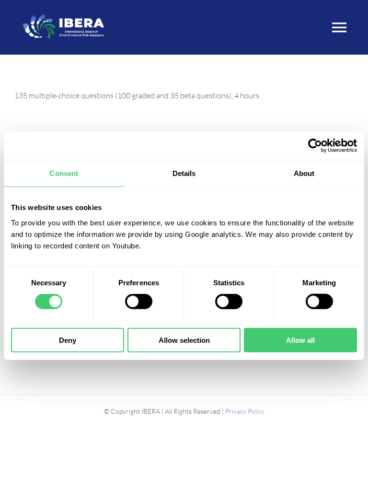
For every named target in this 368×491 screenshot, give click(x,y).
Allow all (300, 340)
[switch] (138, 301)
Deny (67, 340)
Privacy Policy (244, 411)
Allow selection (184, 340)
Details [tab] (184, 173)
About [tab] (304, 173)
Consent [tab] (63, 173)
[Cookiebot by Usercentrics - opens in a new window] (315, 146)
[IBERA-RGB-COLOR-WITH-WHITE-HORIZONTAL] (63, 13)
